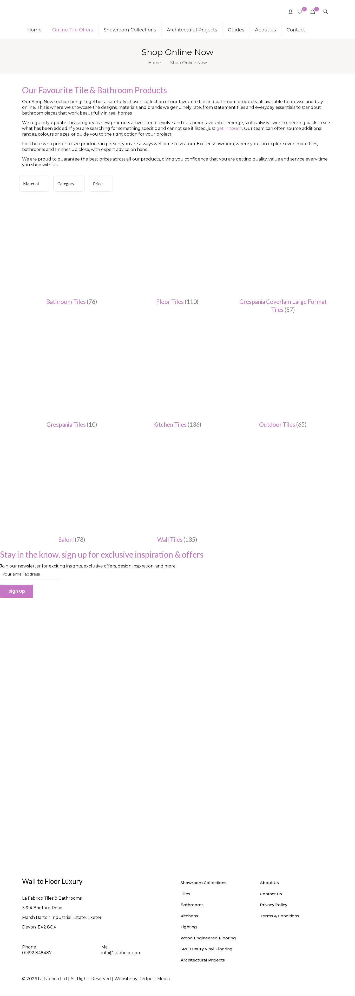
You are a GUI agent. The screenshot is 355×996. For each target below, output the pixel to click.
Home (154, 62)
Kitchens (189, 915)
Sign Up (16, 591)
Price (97, 183)
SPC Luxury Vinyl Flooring (207, 948)
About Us (269, 882)
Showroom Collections (203, 882)
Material (31, 183)
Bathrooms (192, 904)
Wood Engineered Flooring (208, 937)
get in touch (229, 128)
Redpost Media (154, 978)
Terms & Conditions (279, 915)
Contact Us (271, 893)
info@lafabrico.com (121, 952)
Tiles (185, 893)
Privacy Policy (273, 904)
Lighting (189, 926)
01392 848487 (37, 952)
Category (65, 183)
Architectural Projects (203, 960)
